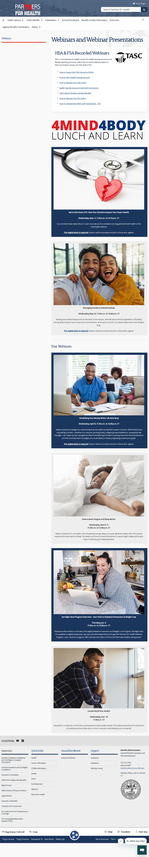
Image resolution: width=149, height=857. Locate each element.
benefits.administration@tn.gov (132, 768)
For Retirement (37, 784)
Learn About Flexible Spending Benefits (75, 93)
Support (95, 750)
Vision (33, 779)
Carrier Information (38, 763)
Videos (35, 26)
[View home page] (8, 8)
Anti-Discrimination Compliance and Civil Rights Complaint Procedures (13, 760)
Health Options (14, 20)
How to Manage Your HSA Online (72, 82)
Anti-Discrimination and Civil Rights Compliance (14, 768)
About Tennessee (102, 839)
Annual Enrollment (70, 20)
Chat (35, 831)
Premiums (114, 20)
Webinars (6, 38)
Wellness (34, 789)
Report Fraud (6, 785)
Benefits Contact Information (94, 20)
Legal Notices (6, 796)
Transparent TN (37, 839)
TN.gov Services (8, 839)
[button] (22, 20)
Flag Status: (14, 832)
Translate (125, 831)
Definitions (95, 763)
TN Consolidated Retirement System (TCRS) (12, 820)
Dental (33, 773)
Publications (51, 20)
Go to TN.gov (141, 3)
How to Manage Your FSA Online (72, 98)
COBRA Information (38, 768)
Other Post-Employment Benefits (13, 780)
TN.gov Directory (22, 839)
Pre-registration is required (76, 232)
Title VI (112, 839)
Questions (95, 758)
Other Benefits (33, 20)
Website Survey (97, 768)
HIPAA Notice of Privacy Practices (13, 790)
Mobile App (60, 839)
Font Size (142, 831)
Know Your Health (38, 794)
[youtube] (17, 741)
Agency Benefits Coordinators (16, 26)
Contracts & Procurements (11, 806)
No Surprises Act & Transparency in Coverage (14, 812)
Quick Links (37, 750)
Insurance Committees (10, 775)
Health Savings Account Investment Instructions (79, 88)
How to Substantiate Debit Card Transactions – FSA (80, 103)
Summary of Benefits (9, 801)
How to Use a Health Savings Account (74, 77)
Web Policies (49, 839)
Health (33, 758)
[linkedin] (22, 741)
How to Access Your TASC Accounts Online (76, 72)
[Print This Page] (143, 19)
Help (109, 831)
